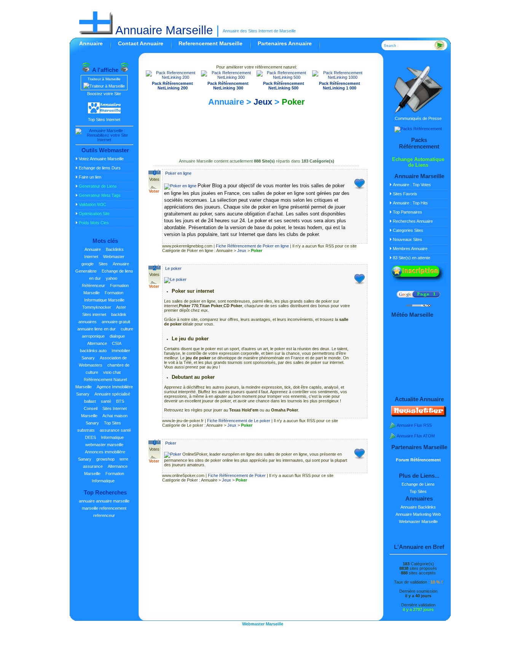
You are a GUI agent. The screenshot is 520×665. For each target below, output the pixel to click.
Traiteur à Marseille (104, 79)
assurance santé (115, 430)
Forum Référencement (418, 460)
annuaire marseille (112, 501)
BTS (120, 401)
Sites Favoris (405, 193)
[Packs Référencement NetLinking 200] (173, 77)
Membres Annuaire (410, 248)
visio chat (112, 372)
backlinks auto (93, 350)
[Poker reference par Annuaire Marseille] (173, 454)
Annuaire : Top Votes (412, 184)
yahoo (111, 278)
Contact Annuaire (140, 43)
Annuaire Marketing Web (418, 514)
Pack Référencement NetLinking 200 (172, 85)
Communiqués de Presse (418, 118)
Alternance (97, 343)
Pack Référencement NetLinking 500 (283, 85)
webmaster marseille (104, 444)
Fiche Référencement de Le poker (238, 420)
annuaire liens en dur (96, 329)
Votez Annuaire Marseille (101, 158)
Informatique (112, 437)
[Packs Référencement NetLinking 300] (228, 77)
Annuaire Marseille (163, 30)
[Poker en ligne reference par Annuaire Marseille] (181, 185)
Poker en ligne (178, 173)
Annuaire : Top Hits (410, 203)
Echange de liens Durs (100, 168)
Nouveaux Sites (407, 239)
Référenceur (93, 285)
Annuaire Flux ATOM (416, 436)
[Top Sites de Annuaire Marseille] (104, 112)
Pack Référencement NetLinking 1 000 (339, 85)
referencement (112, 508)
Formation (114, 292)
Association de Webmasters (103, 361)
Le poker (173, 268)
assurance (93, 466)
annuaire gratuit (116, 321)
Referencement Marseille (210, 43)
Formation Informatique (108, 477)
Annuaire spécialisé (112, 394)
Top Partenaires (407, 212)
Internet (91, 256)
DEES (90, 437)
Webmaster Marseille (418, 521)
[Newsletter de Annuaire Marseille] (418, 415)
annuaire (87, 501)
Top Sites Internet (104, 119)
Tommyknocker (96, 307)
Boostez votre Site (104, 93)
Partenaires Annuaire (285, 43)
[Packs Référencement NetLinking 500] (284, 77)
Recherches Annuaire (413, 221)
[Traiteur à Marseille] (104, 86)
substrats (86, 430)
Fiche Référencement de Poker (237, 475)
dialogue (117, 336)
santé (106, 401)
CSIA (116, 343)
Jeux (263, 102)
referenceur (104, 515)
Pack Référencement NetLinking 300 (228, 85)
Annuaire (91, 43)
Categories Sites (408, 230)
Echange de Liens (418, 484)
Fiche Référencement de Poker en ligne (252, 246)
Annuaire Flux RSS (414, 425)
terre (124, 459)
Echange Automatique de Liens (418, 162)
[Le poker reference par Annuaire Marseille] (175, 279)
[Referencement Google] (418, 296)
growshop (105, 459)
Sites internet (94, 314)
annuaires (87, 321)
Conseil (90, 408)
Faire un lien (90, 177)
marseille (90, 508)
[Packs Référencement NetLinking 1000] (339, 77)
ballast (90, 401)
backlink (118, 314)
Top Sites (112, 423)
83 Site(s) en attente (411, 257)
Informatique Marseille (104, 300)
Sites (103, 264)
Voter (154, 191)
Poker (293, 102)
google (87, 264)
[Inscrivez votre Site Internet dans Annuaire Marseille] (418, 282)
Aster (121, 307)
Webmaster (113, 256)
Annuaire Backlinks (418, 507)
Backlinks (115, 249)
